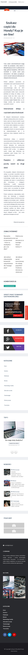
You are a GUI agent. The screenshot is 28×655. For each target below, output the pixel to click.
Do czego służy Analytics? (14, 440)
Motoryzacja (16, 469)
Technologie (16, 501)
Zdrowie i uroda (7, 621)
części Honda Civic (15, 153)
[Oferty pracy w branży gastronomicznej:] (14, 317)
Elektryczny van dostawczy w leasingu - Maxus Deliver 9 (20, 241)
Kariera (5, 612)
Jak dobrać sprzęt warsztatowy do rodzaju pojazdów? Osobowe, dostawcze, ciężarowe (20, 264)
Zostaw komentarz (9, 286)
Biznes (14, 480)
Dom (4, 610)
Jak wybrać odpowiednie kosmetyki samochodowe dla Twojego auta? (8, 262)
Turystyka (6, 628)
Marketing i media (14, 443)
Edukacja (5, 614)
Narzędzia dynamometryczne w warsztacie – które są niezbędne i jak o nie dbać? (8, 242)
